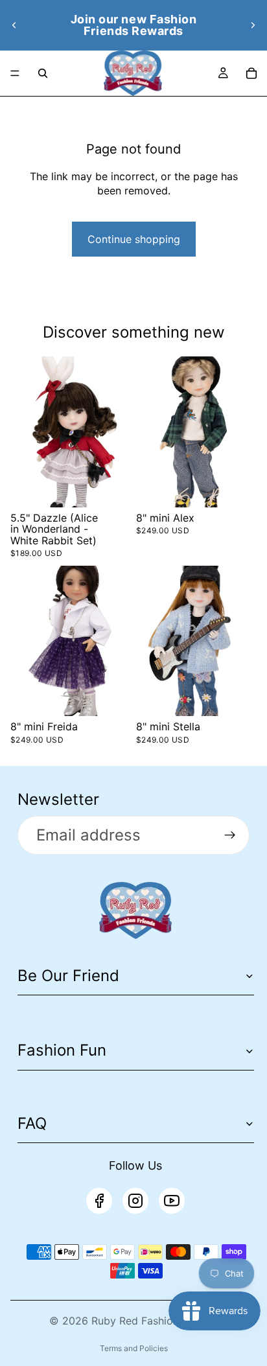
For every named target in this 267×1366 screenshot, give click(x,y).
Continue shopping (133, 239)
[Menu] (15, 73)
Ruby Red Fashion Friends (154, 1320)
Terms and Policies (134, 1348)
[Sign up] (230, 835)
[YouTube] (172, 1201)
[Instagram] (135, 1201)
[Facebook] (99, 1201)
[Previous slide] (14, 25)
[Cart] (251, 73)
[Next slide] (252, 25)
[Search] (43, 73)
